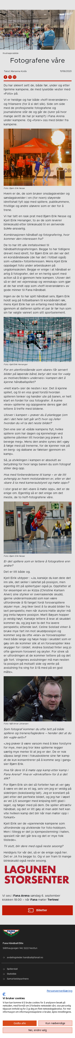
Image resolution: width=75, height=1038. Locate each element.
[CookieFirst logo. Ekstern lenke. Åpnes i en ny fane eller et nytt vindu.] (4, 994)
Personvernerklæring (59, 990)
